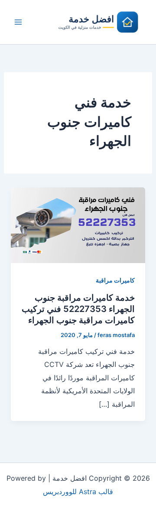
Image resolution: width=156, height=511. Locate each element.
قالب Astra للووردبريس (78, 491)
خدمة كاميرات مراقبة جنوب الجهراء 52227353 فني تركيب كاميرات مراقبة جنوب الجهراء (78, 308)
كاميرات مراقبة (115, 280)
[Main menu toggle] (18, 22)
